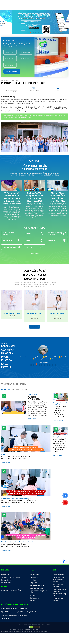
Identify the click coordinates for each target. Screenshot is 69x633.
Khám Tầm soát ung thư (59, 595)
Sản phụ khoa (7, 240)
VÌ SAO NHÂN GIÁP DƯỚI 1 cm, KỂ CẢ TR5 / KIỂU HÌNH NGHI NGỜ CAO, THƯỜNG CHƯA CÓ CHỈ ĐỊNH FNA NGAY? (60, 445)
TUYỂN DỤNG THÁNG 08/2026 (34, 398)
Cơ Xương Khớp (35, 598)
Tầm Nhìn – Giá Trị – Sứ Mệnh (10, 577)
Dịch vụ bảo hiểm (58, 575)
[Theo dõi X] (6, 619)
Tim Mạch (51, 240)
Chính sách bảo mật (38, 625)
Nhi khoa (28, 234)
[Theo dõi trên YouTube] (8, 619)
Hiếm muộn (34, 577)
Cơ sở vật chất (6, 583)
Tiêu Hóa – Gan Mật (9, 247)
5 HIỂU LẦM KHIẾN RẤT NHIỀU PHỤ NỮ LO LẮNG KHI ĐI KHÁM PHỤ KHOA (15, 545)
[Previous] (3, 22)
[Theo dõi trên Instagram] (4, 619)
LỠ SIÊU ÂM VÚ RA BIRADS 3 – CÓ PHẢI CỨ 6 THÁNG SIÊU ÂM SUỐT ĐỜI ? (15, 458)
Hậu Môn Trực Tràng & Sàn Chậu (55, 233)
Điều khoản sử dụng (25, 625)
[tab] (6, 389)
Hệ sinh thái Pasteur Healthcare (59, 590)
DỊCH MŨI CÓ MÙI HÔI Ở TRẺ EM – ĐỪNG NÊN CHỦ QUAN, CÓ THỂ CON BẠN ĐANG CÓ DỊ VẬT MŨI (59, 412)
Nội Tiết (28, 240)
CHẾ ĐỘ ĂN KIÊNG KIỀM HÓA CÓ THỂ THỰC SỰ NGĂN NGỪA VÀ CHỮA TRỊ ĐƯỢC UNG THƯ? (18, 502)
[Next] (65, 22)
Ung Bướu (28, 247)
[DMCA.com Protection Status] (34, 627)
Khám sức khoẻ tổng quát (58, 585)
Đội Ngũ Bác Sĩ (6, 580)
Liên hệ (48, 625)
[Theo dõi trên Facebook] (2, 619)
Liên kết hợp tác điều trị (58, 599)
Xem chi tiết (32, 419)
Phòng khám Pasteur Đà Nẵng (11, 590)
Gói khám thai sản (59, 582)
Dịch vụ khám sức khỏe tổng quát (59, 578)
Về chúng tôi (5, 575)
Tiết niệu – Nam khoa (37, 585)
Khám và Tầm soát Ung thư (9, 233)
